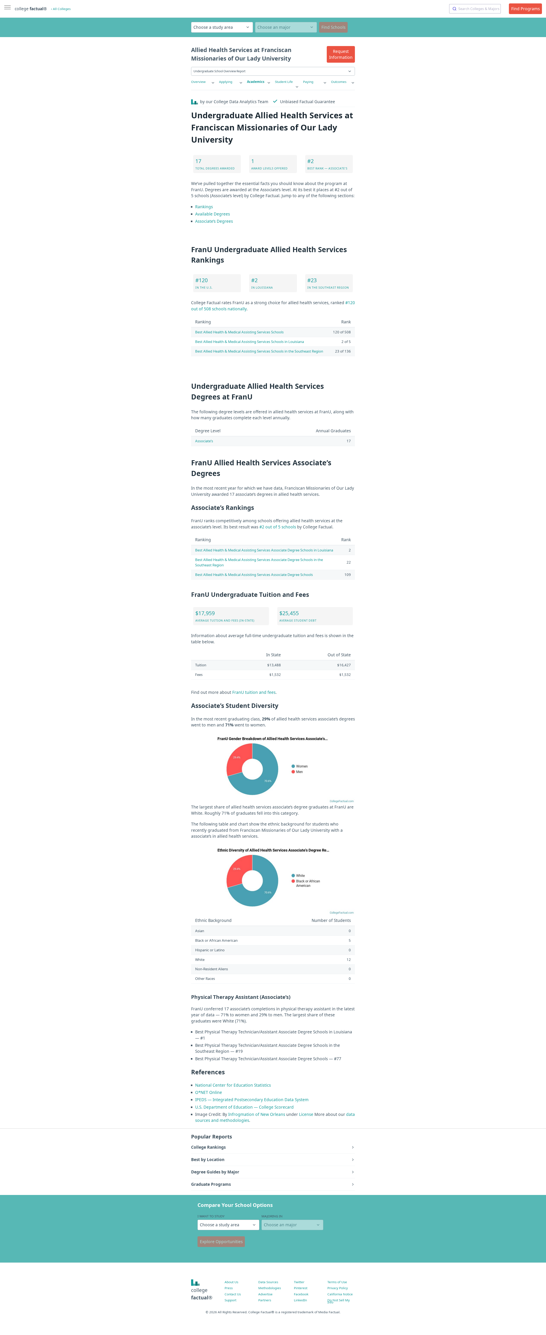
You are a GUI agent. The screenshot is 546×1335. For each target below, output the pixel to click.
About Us (231, 1282)
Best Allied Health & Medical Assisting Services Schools (239, 332)
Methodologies (269, 1288)
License (306, 1114)
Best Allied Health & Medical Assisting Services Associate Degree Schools (254, 574)
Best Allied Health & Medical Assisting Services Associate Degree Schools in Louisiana (264, 550)
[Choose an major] (286, 27)
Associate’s (204, 440)
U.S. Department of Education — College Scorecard (244, 1107)
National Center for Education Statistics (233, 1085)
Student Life (284, 82)
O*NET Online (208, 1092)
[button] (341, 54)
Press (229, 1288)
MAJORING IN (272, 1216)
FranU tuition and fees (254, 692)
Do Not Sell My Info (338, 1301)
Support (230, 1300)
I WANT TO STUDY (211, 1216)
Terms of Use (337, 1282)
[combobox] (475, 8)
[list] (203, 82)
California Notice (340, 1294)
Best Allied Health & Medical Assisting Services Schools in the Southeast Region (259, 351)
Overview (198, 82)
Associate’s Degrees (214, 221)
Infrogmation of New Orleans (256, 1114)
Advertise (265, 1294)
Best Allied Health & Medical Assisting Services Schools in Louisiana (249, 341)
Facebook (301, 1294)
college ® (31, 9)
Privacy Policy (337, 1288)
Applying (225, 82)
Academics (255, 82)
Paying (308, 82)
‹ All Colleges (61, 9)
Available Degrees (212, 214)
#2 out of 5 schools (277, 527)
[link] (203, 82)
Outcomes (338, 82)
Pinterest (300, 1288)
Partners (264, 1300)
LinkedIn (300, 1300)
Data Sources (268, 1282)
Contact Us (233, 1294)
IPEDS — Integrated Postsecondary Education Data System (252, 1099)
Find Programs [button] (525, 9)
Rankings (204, 207)
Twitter (299, 1282)
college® (201, 1294)
